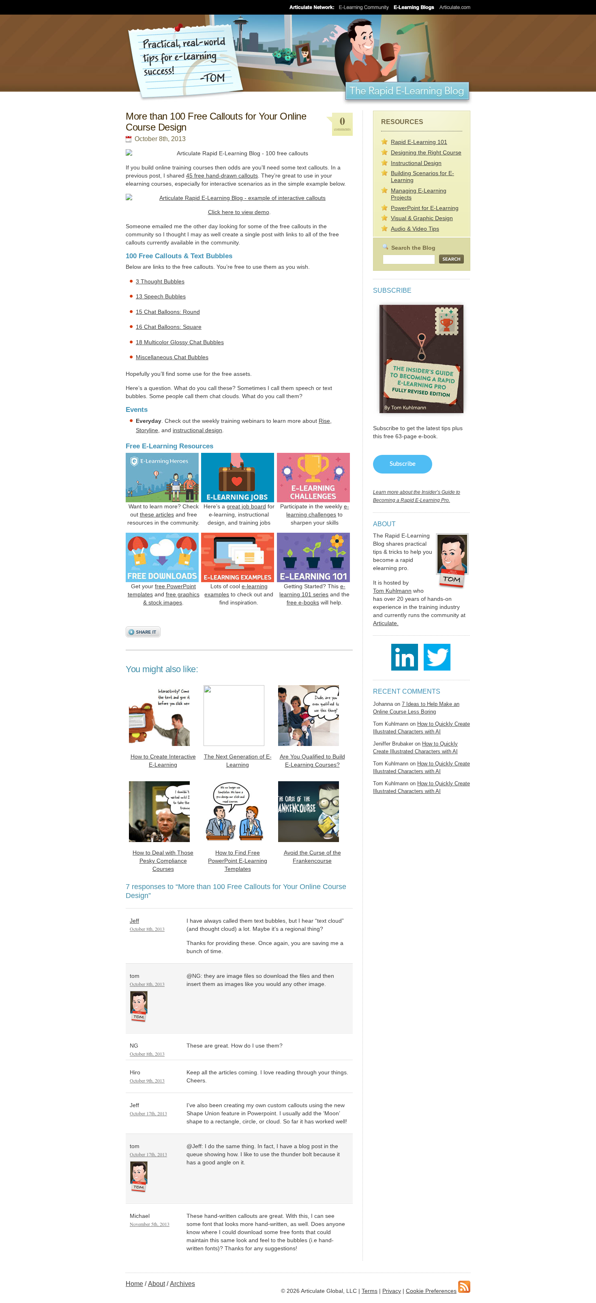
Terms (369, 1291)
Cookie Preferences (431, 1291)
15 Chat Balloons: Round (168, 312)
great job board (246, 506)
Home (134, 1283)
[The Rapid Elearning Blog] (298, 60)
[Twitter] (437, 668)
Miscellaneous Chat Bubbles (172, 357)
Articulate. (386, 623)
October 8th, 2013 (147, 929)
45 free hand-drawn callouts (222, 175)
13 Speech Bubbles (161, 296)
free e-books (303, 602)
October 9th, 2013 (147, 1080)
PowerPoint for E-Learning (425, 208)
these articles (157, 514)
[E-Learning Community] (364, 7)
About (156, 1283)
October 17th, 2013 (148, 1113)
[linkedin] (406, 668)
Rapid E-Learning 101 (419, 142)
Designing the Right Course (426, 152)
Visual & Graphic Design (422, 218)
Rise (324, 421)
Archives (182, 1283)
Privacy (391, 1291)
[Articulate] (454, 7)
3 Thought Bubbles (160, 281)
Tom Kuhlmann (392, 590)
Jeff (134, 920)
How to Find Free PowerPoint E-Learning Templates (237, 860)
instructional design (197, 430)
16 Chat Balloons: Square (169, 327)
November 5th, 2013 (149, 1224)
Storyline (147, 430)
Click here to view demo (238, 212)
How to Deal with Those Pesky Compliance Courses (163, 860)
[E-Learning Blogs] (414, 7)
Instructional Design (416, 163)
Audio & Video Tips (415, 228)
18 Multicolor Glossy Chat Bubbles (180, 342)
